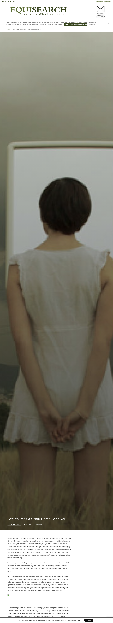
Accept (89, 620)
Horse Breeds (12, 22)
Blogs (92, 25)
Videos (35, 25)
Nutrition (54, 22)
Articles (27, 25)
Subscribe (99, 1)
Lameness (73, 22)
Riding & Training (13, 25)
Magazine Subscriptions (76, 25)
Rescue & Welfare (87, 22)
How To (64, 22)
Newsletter (107, 1)
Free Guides (45, 25)
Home (9, 29)
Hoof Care (44, 22)
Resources (57, 25)
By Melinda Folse (14, 525)
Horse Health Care (29, 22)
